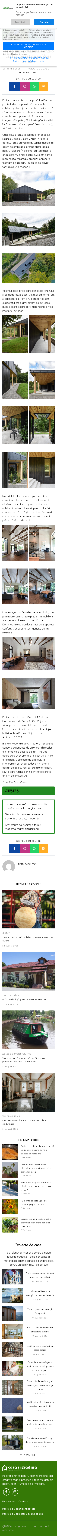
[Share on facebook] (14, 86)
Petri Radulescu (28, 72)
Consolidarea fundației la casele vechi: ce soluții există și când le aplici (40, 1366)
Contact (23, 1501)
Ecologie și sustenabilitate (16, 1054)
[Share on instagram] (25, 86)
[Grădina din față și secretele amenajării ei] (28, 971)
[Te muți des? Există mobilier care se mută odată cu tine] (28, 909)
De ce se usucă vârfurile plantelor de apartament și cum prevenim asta (37, 1168)
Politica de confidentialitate (18, 1508)
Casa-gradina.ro (19, 1468)
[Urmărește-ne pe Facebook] (6, 1492)
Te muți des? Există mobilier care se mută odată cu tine (27, 939)
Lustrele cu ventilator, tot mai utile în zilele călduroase (24, 1122)
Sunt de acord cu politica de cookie (28, 45)
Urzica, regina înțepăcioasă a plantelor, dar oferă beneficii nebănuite (36, 1222)
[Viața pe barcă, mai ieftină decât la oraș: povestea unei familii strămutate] (28, 1029)
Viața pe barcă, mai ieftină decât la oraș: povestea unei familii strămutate (23, 1060)
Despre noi (8, 1501)
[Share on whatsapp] (34, 86)
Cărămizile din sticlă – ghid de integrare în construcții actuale (40, 1385)
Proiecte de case (37, 68)
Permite (47, 20)
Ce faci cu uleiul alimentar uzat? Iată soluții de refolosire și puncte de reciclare (37, 1150)
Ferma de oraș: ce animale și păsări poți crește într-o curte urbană (36, 1186)
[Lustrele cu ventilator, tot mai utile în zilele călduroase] (28, 1092)
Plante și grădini (11, 995)
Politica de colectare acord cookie (23, 1513)
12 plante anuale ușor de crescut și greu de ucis (34, 1202)
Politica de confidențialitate (28, 61)
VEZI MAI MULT (28, 1454)
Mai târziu (30, 20)
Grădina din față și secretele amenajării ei (24, 999)
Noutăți (6, 933)
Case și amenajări (11, 1116)
